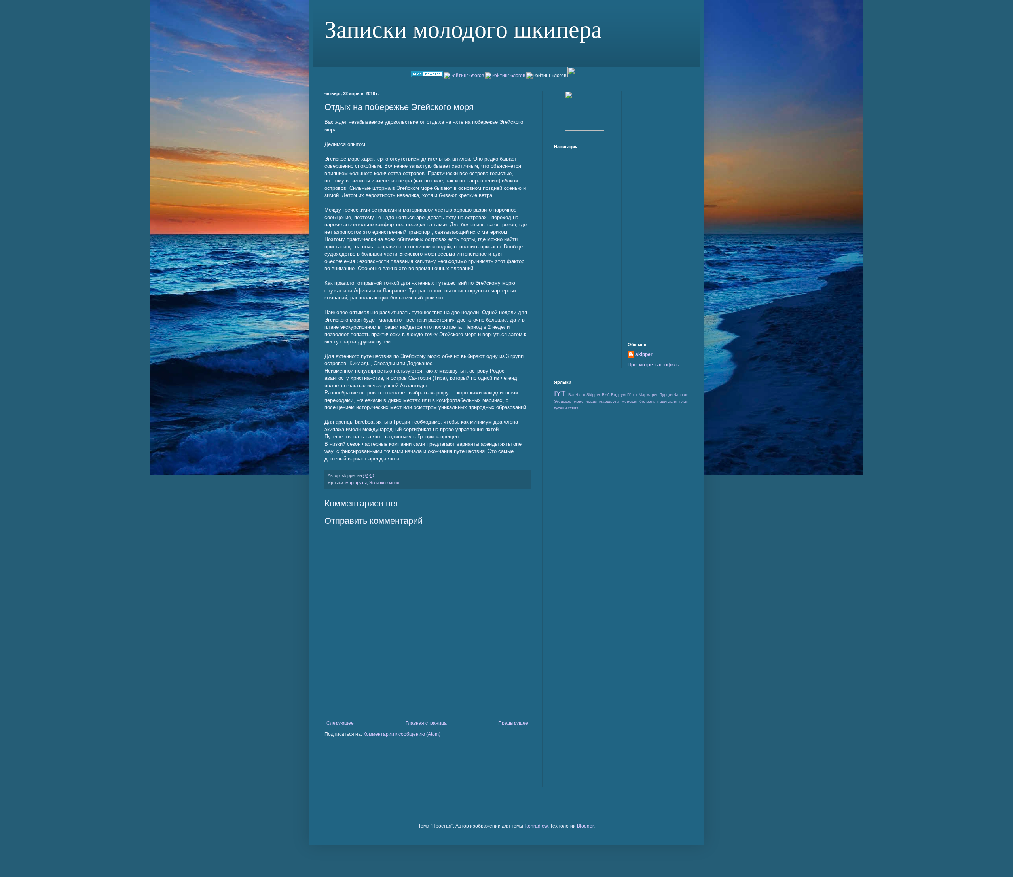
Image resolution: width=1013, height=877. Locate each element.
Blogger (585, 826)
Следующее (340, 723)
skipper (644, 354)
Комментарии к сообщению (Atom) (401, 734)
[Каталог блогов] (427, 75)
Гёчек (632, 394)
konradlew (536, 826)
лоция (591, 401)
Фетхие (681, 394)
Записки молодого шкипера (463, 28)
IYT (560, 393)
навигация (667, 401)
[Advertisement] (427, 707)
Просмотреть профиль (653, 364)
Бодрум (618, 394)
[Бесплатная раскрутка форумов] (584, 129)
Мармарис (648, 394)
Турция (666, 394)
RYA (606, 394)
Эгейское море (384, 482)
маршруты (356, 482)
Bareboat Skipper (584, 394)
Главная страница (426, 723)
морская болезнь (638, 401)
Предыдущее (513, 723)
